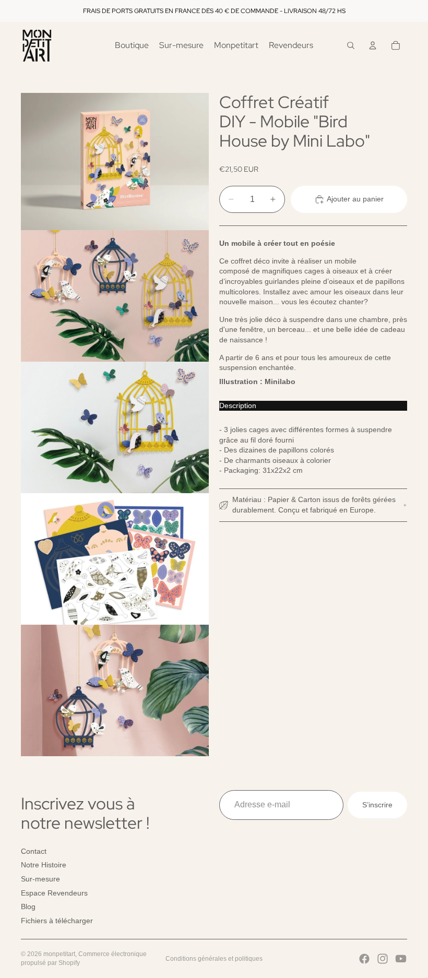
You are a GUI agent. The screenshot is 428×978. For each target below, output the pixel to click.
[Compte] (372, 45)
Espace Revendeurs (54, 892)
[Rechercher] (350, 45)
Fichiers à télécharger (57, 920)
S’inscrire (377, 804)
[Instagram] (382, 958)
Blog (28, 906)
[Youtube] (401, 958)
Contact (33, 851)
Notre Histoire (43, 865)
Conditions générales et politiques (214, 958)
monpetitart (59, 954)
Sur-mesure (40, 879)
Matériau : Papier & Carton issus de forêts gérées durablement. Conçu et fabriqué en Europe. (314, 504)
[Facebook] (364, 958)
